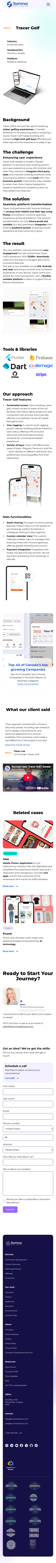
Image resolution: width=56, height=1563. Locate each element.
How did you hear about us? (18, 1156)
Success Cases (11, 1315)
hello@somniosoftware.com (18, 1026)
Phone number (11, 1123)
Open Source (10, 1367)
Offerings (9, 1273)
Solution (8, 1144)
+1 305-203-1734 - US (13, 1433)
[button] (47, 4)
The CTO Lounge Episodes (16, 1385)
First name (9, 1086)
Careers (8, 1339)
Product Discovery (13, 1264)
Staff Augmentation (13, 1269)
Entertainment (11, 1311)
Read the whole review (17, 744)
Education (9, 1306)
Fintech (8, 1297)
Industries (9, 1292)
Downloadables (11, 1376)
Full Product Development (16, 1260)
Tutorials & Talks (11, 1372)
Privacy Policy (11, 1348)
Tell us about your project (17, 1169)
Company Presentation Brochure (18, 1353)
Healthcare (9, 1302)
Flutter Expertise (12, 1334)
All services (9, 1278)
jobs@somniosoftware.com (16, 1423)
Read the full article (28, 684)
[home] (17, 4)
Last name (9, 1098)
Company (9, 1330)
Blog (7, 1381)
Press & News (10, 1343)
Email (6, 1111)
